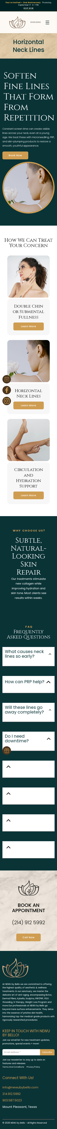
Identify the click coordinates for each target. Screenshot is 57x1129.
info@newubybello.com (20, 1087)
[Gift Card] (6, 750)
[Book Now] (6, 379)
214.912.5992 (35, 22)
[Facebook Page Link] (6, 390)
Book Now (15, 155)
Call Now (28, 937)
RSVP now (29, 8)
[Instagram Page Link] (6, 401)
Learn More (28, 326)
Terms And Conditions (13, 1067)
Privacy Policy (33, 1067)
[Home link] (17, 22)
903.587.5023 (12, 1100)
